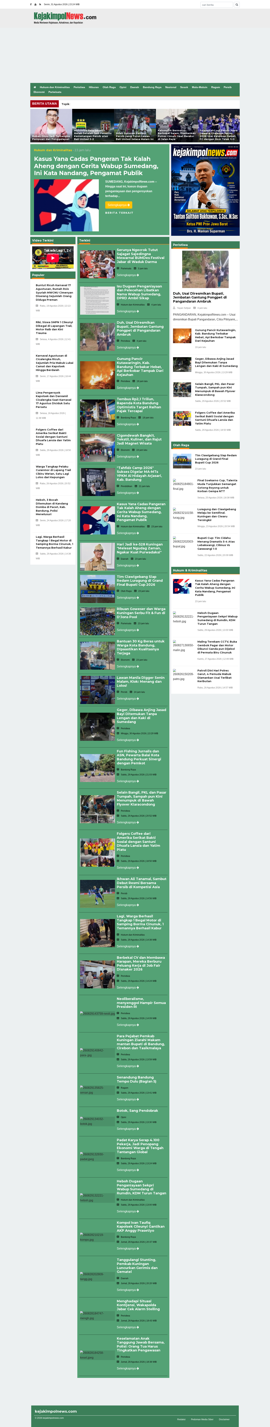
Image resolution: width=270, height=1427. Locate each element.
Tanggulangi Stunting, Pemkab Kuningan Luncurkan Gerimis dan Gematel (137, 1266)
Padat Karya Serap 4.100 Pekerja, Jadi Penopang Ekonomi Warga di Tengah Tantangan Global (140, 1146)
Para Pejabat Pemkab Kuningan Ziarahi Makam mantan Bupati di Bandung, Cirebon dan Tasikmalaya (141, 1042)
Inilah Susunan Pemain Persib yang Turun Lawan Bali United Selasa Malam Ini (135, 136)
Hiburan (94, 87)
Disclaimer (224, 1419)
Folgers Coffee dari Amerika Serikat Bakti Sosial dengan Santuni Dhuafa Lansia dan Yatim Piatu (138, 842)
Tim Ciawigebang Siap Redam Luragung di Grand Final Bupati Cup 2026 (140, 581)
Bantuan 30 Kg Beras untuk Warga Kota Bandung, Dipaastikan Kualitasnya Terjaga (141, 647)
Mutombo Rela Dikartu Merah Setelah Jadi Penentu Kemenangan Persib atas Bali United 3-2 (92, 135)
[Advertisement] (135, 55)
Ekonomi (39, 91)
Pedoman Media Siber (202, 1419)
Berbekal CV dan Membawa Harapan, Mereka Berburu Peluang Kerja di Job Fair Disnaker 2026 (141, 964)
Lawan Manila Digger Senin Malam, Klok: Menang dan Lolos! (141, 682)
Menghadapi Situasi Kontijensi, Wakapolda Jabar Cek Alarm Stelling (138, 1305)
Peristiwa (79, 87)
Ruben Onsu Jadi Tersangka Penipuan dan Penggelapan (51, 138)
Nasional (170, 87)
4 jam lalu (202, 308)
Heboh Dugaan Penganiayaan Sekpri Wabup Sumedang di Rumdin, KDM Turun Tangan (141, 1187)
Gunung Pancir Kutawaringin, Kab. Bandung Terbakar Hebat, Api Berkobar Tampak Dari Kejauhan (140, 367)
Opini (123, 87)
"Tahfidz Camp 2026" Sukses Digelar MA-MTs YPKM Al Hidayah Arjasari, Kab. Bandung (139, 474)
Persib (228, 87)
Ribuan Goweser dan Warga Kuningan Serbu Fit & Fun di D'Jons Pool (141, 613)
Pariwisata (54, 91)
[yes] (237, 5)
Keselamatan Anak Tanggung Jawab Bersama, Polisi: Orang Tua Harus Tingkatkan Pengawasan (141, 1345)
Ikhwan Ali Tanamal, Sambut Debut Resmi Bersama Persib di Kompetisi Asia (141, 883)
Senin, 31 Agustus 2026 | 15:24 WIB (62, 4)
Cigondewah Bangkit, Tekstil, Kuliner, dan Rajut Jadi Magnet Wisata (139, 439)
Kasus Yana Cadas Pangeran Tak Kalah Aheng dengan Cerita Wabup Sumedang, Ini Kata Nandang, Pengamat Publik (96, 166)
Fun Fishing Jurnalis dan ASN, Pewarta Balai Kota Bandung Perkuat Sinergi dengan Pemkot (139, 757)
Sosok (184, 87)
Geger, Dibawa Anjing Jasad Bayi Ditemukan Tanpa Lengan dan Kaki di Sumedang (141, 716)
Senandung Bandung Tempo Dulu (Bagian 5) (136, 1079)
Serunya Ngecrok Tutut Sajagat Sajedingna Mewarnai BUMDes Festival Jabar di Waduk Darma (140, 256)
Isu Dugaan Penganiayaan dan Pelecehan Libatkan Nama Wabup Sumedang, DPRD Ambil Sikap (139, 292)
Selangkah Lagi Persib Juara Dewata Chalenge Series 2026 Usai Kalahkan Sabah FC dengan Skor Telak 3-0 (218, 135)
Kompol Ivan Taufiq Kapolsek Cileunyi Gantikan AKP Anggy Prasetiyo (141, 1227)
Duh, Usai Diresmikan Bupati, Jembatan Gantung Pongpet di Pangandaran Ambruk (140, 329)
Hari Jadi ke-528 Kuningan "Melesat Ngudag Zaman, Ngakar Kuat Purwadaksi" (140, 548)
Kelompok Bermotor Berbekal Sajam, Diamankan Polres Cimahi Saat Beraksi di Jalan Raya (177, 135)
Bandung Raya (152, 87)
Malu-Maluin (199, 87)
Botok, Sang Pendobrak (137, 1111)
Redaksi (181, 1419)
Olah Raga (109, 87)
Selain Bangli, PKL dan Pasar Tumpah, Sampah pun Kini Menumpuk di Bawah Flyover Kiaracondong (141, 798)
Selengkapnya (117, 205)
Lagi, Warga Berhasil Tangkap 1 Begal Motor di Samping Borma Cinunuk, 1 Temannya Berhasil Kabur (140, 922)
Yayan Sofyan (184, 308)
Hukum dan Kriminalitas (55, 87)
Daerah (134, 87)
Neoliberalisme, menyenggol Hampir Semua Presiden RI (141, 1003)
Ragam (215, 87)
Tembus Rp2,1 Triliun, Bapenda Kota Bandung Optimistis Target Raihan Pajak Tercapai (139, 405)
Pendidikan (126, 486)
